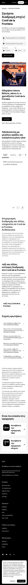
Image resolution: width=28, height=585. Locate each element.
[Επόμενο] (23, 208)
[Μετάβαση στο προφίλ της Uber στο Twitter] (14, 554)
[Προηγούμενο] (18, 208)
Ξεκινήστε (7, 119)
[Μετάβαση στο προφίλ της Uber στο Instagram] (10, 554)
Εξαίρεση (12, 581)
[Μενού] (25, 2)
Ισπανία (4, 8)
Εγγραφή (21, 2)
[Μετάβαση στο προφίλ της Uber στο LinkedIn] (3, 554)
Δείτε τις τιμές (8, 55)
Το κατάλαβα (21, 581)
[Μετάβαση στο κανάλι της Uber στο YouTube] (6, 554)
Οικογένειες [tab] (13, 155)
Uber (3, 2)
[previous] (22, 154)
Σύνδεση (14, 2)
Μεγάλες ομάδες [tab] (5, 155)
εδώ (12, 576)
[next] (25, 154)
